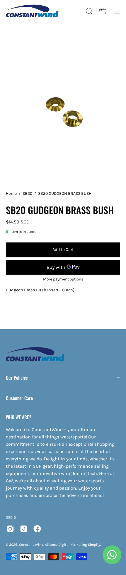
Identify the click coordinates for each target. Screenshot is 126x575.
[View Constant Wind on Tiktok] (23, 528)
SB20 (27, 193)
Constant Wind (31, 545)
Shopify (94, 545)
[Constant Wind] (32, 11)
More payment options (63, 279)
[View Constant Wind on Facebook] (37, 528)
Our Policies (17, 377)
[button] (88, 11)
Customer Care (19, 398)
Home (11, 193)
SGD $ (11, 517)
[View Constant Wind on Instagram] (10, 528)
